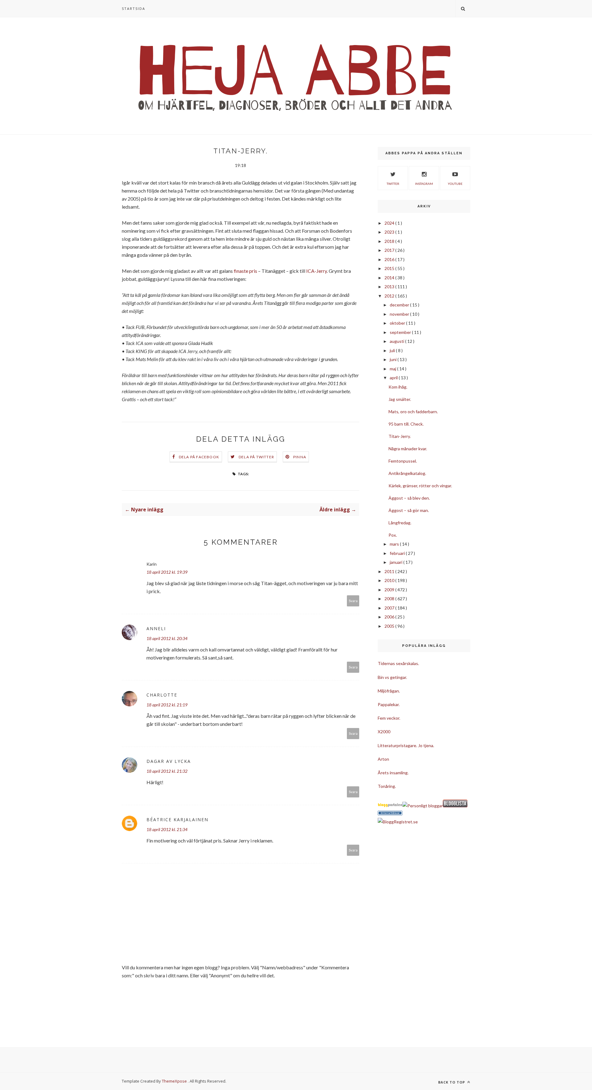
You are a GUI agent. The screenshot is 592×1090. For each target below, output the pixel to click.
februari (398, 553)
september (401, 332)
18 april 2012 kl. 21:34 (166, 829)
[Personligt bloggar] (422, 805)
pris (253, 271)
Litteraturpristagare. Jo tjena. (406, 745)
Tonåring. (387, 786)
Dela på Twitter (256, 457)
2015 (389, 268)
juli (393, 350)
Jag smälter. (399, 399)
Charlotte (161, 695)
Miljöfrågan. (389, 690)
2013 (389, 286)
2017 (389, 250)
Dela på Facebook (199, 457)
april (394, 377)
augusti (397, 341)
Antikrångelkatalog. (407, 473)
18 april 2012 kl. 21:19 (166, 704)
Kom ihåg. (397, 386)
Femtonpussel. (402, 461)
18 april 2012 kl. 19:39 (166, 572)
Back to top (452, 1082)
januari (396, 562)
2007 (389, 607)
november (400, 314)
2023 (389, 232)
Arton (383, 759)
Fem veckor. (389, 718)
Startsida (133, 8)
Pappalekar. (389, 704)
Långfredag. (399, 522)
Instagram (424, 183)
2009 (389, 589)
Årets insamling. (393, 772)
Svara (353, 601)
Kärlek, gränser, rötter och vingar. (420, 485)
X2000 (384, 731)
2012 (389, 295)
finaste (241, 271)
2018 (389, 241)
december (400, 304)
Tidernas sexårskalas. (398, 663)
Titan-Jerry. (399, 436)
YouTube (455, 183)
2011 (389, 571)
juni (393, 359)
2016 (389, 259)
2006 (389, 616)
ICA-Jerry (316, 271)
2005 (389, 626)
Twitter (393, 183)
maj (393, 368)
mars (395, 544)
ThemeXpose (174, 1081)
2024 (389, 223)
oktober (398, 323)
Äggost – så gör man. (408, 510)
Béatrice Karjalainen (177, 819)
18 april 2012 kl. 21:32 (166, 771)
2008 (389, 598)
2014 (389, 277)
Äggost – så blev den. (409, 498)
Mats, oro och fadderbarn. (413, 411)
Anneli (156, 628)
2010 (389, 580)
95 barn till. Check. (406, 423)
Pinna (299, 457)
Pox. (392, 535)
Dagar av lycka (168, 761)
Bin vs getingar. (392, 677)
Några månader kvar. (407, 448)
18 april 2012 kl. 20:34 (166, 638)
